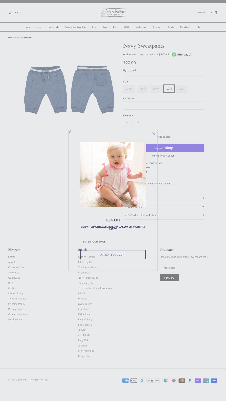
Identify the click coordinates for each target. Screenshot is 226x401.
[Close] (154, 134)
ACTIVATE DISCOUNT (113, 254)
